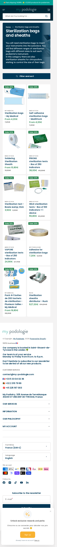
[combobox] (26, 16)
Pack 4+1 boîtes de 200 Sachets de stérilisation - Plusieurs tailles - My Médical (14, 301)
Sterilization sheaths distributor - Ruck (38, 298)
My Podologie (18, 339)
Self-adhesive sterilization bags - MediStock (38, 116)
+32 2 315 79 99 (13, 383)
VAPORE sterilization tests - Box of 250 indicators (14, 254)
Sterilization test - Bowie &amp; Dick (14, 205)
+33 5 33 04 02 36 (15, 378)
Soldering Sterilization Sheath (11, 161)
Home (8, 27)
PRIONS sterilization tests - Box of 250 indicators (38, 163)
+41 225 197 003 (14, 387)
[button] (4, 10)
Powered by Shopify (38, 339)
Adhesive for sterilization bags (38, 251)
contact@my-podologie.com (18, 374)
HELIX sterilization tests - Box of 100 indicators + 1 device (38, 208)
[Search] (46, 16)
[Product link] (14, 106)
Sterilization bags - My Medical (14, 114)
